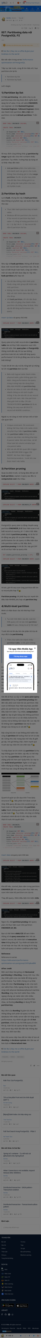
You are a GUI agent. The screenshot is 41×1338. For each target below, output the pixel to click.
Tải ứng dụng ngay (20, 656)
